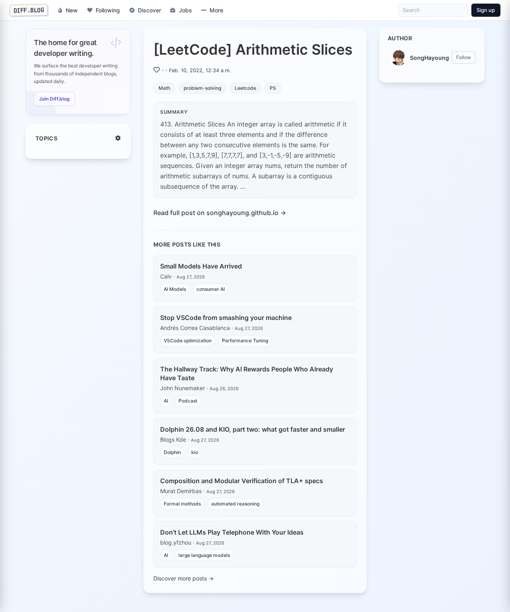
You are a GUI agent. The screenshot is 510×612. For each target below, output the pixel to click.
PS (273, 88)
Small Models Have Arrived (201, 266)
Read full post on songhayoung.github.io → (219, 213)
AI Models (175, 289)
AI (166, 401)
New (72, 10)
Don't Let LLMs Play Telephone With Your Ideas (232, 532)
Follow (463, 57)
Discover (149, 10)
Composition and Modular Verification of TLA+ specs (241, 481)
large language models (204, 555)
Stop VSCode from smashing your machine (226, 318)
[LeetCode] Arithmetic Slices (253, 49)
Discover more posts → (183, 578)
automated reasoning (235, 504)
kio (194, 452)
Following (108, 10)
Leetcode (245, 88)
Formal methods (182, 504)
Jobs (185, 10)
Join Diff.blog (54, 99)
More (216, 10)
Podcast (187, 401)
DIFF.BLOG (29, 10)
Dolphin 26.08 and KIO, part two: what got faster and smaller (252, 429)
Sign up (486, 10)
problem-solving (202, 88)
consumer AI (210, 289)
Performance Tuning (245, 341)
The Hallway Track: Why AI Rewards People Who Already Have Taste (246, 373)
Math (164, 88)
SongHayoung (429, 57)
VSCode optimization (188, 341)
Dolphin (172, 452)
